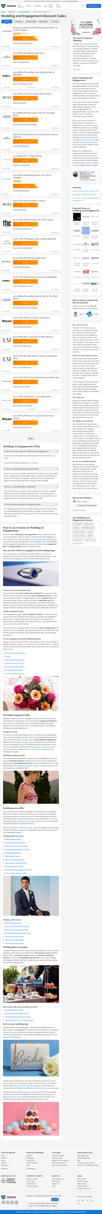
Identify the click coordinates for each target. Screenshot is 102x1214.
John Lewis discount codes (14, 860)
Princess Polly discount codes (16, 873)
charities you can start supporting (85, 142)
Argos (3, 1156)
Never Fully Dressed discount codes (18, 870)
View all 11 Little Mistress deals (22, 346)
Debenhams (88, 524)
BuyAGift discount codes (14, 1010)
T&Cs (54, 1206)
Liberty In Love (90, 540)
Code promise (17, 33)
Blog (78, 1160)
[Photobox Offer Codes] (7, 179)
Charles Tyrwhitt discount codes (17, 926)
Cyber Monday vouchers (59, 1165)
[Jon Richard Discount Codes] (7, 381)
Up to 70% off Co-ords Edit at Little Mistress (33, 336)
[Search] (82, 6)
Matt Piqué (86, 172)
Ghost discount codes (13, 853)
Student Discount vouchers (60, 1160)
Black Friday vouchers (59, 1163)
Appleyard (21, 766)
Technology (30, 1158)
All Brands (4, 1169)
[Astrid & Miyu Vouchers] (77, 261)
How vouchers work (58, 1179)
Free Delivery (43, 21)
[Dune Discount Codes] (7, 321)
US (78, 1200)
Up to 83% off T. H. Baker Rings (27, 156)
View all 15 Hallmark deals (21, 62)
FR (87, 1200)
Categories (11, 12)
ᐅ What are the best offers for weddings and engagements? (26, 451)
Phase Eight (77, 524)
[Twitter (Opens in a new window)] (7, 1202)
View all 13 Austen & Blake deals (22, 43)
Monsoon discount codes (14, 866)
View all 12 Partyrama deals (21, 267)
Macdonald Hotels (88, 528)
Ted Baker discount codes (14, 940)
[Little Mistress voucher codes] (7, 340)
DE (83, 1200)
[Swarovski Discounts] (86, 247)
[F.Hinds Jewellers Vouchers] (86, 287)
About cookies (81, 1184)
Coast (90, 532)
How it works (30, 1181)
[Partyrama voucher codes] (7, 262)
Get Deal (34, 463)
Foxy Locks (21, 1086)
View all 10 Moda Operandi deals (23, 248)
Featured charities (32, 1186)
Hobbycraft (51, 1094)
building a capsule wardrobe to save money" (19, 821)
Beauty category (48, 1088)
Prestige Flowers (9, 768)
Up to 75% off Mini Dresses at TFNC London (33, 219)
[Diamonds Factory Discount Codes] (77, 287)
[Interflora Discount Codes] (77, 220)
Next (31, 438)
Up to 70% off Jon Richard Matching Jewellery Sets (36, 377)
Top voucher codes (58, 1156)
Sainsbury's (4, 1165)
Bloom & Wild (52, 766)
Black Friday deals (83, 1156)
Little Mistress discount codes (16, 863)
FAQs (53, 1186)
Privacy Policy (81, 1179)
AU (92, 1200)
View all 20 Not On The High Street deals (25, 124)
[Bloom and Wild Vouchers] (95, 247)
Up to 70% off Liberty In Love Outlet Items (32, 396)
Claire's (18, 1037)
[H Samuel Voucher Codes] (77, 275)
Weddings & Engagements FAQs (85, 194)
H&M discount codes (12, 856)
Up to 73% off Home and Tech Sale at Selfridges (35, 277)
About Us (56, 1176)
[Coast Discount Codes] (95, 234)
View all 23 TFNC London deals (22, 229)
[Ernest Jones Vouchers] (86, 234)
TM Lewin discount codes (14, 943)
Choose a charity (31, 1179)
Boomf (22, 744)
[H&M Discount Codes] (86, 275)
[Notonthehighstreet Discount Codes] (7, 117)
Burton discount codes (13, 923)
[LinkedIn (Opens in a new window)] (16, 1202)
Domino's (4, 1158)
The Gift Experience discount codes (18, 1017)
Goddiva (76, 528)
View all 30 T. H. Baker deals (21, 165)
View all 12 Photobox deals (21, 190)
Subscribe (55, 1199)
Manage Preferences (84, 1188)
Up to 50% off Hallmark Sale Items (29, 53)
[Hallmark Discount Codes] (7, 57)
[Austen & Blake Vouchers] (86, 220)
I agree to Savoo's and (42, 1206)
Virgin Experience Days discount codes (19, 1020)
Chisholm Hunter (79, 532)
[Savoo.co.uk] (8, 5)
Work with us (56, 1181)
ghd (27, 1086)
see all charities (92, 308)
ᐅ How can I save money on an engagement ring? (22, 504)
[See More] (98, 520)
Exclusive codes (57, 1158)
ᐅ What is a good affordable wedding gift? (20, 487)
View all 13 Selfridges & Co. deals (23, 83)
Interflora (43, 766)
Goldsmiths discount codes (15, 660)
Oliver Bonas (36, 747)
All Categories (30, 1169)
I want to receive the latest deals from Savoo (43, 1203)
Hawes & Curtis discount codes (16, 930)
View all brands (77, 543)
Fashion (28, 1156)
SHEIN (5, 1097)
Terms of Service (72, 1)
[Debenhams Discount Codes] (86, 261)
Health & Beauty (31, 1163)
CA (78, 1204)
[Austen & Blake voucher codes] (7, 31)
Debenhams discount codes (15, 843)
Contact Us (55, 1184)
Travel (28, 1165)
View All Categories (79, 510)
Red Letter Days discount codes (17, 1013)
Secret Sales (78, 540)
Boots (3, 1160)
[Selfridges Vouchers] (7, 76)
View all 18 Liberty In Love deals (22, 405)
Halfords (4, 1163)
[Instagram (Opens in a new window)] (12, 1202)
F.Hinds (8, 656)
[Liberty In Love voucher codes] (7, 400)
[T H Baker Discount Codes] (7, 160)
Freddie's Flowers (32, 766)
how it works (86, 140)
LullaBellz (36, 1086)
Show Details (55, 46)
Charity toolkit (30, 1184)
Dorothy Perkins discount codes (16, 846)
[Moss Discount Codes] (7, 97)
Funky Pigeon (29, 742)
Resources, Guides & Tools (85, 1163)
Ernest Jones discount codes (15, 653)
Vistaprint (26, 1092)
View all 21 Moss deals (19, 103)
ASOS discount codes (13, 839)
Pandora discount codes (14, 670)
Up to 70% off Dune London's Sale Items (31, 317)
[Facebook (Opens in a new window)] (3, 1202)
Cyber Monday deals (83, 1158)
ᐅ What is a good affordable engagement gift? (21, 469)
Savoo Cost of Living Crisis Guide (87, 1165)
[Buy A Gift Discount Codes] (95, 287)
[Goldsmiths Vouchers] (95, 275)
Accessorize (7, 1037)
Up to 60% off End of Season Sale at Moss (32, 93)
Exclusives (18, 21)
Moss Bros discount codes (14, 936)
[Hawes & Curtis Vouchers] (95, 220)
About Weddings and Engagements (86, 191)
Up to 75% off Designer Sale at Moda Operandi (34, 239)
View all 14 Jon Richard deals (21, 386)
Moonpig (18, 742)
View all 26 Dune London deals (22, 326)
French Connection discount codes (17, 849)
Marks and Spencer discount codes (18, 933)
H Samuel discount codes (14, 663)
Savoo (3, 12)
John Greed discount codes (15, 667)
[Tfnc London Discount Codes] (7, 223)
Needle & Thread (79, 536)
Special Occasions (24, 12)
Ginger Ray (16, 1097)
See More (76, 69)
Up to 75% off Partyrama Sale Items (29, 258)
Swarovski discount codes (14, 673)
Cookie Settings (82, 1186)
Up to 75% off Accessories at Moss (29, 200)
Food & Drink (30, 1160)
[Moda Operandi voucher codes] (7, 243)
